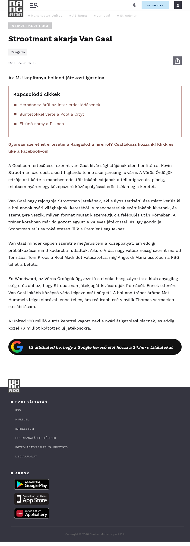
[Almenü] (34, 5)
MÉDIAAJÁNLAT (26, 456)
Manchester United (47, 15)
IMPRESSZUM (24, 428)
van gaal (103, 15)
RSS (18, 410)
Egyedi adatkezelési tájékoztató (41, 447)
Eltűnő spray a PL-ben (41, 123)
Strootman (129, 15)
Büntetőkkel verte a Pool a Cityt (51, 114)
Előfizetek (155, 5)
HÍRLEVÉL (22, 419)
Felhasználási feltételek (35, 438)
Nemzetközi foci (30, 26)
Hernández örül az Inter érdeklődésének (59, 104)
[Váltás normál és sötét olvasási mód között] (134, 5)
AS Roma (79, 15)
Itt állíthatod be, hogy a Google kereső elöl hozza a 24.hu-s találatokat (100, 347)
